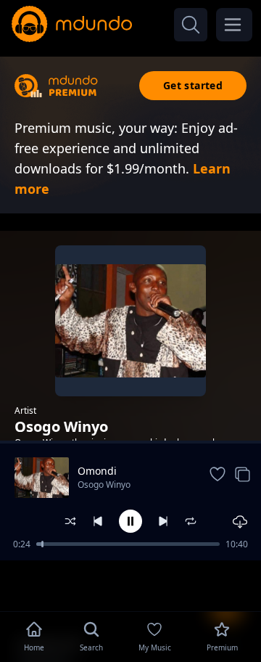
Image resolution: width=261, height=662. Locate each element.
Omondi (97, 471)
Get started (193, 85)
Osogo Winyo (104, 484)
